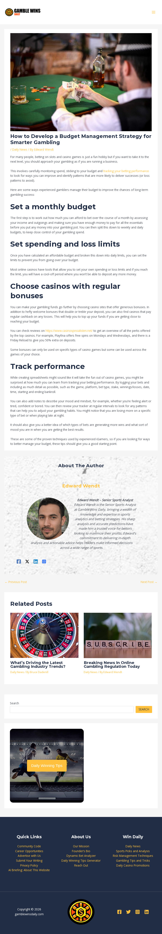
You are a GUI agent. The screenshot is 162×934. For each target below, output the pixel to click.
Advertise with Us (29, 856)
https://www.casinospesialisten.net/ (69, 331)
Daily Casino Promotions (133, 865)
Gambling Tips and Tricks (133, 860)
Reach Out (81, 865)
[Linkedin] (36, 561)
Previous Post (16, 582)
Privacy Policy (29, 865)
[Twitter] (128, 912)
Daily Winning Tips (46, 766)
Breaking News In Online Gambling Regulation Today (112, 664)
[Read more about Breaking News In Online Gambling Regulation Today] (118, 635)
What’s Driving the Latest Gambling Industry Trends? (37, 664)
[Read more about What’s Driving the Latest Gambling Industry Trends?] (44, 635)
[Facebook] (19, 561)
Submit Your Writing (29, 860)
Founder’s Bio (81, 851)
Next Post (149, 582)
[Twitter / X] (27, 561)
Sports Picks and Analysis (133, 851)
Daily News (19, 149)
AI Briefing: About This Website (29, 870)
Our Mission (81, 846)
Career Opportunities (29, 851)
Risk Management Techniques (133, 856)
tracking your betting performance (126, 171)
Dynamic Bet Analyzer (81, 856)
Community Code (29, 846)
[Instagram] (44, 561)
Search (14, 703)
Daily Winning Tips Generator (81, 860)
